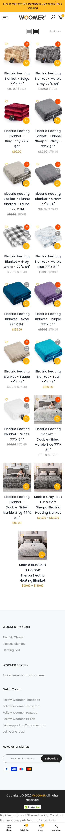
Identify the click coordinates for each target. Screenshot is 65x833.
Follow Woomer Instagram (21, 706)
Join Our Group (13, 732)
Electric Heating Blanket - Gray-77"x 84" (48, 198)
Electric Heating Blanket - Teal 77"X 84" (48, 376)
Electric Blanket (14, 644)
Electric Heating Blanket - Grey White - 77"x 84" (16, 261)
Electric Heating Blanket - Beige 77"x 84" (17, 78)
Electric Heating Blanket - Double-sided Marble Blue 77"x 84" (48, 439)
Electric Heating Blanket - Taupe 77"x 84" (17, 376)
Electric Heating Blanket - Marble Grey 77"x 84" (48, 78)
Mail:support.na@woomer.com (24, 725)
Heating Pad (11, 650)
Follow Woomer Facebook (21, 700)
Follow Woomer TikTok (19, 719)
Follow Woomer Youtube (20, 712)
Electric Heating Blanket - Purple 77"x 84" (48, 319)
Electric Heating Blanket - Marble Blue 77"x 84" (48, 261)
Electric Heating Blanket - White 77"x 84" (17, 434)
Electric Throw (13, 637)
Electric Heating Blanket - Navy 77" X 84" (17, 319)
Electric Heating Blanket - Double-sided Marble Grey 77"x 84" (17, 507)
